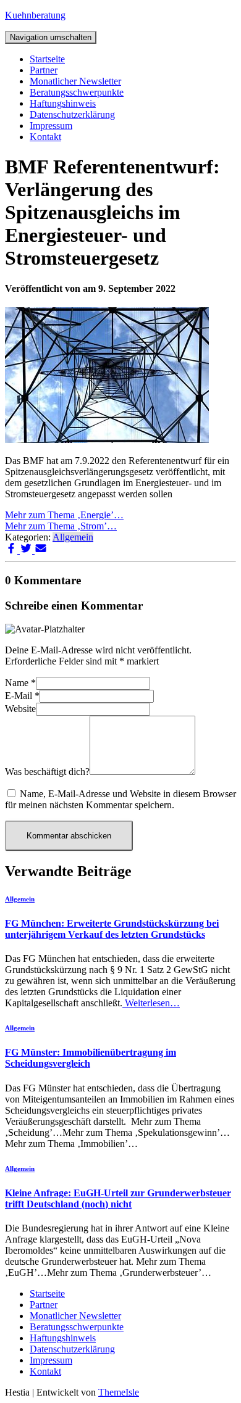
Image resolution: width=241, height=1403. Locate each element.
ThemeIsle (118, 1392)
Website (20, 708)
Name (20, 682)
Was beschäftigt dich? (47, 771)
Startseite (47, 59)
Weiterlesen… (151, 1003)
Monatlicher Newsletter (75, 81)
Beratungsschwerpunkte (77, 92)
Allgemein (73, 537)
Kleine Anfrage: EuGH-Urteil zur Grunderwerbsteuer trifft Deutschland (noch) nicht (118, 1198)
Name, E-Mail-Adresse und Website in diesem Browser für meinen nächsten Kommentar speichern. (120, 799)
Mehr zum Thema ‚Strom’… (61, 526)
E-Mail (22, 695)
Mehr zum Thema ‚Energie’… (64, 515)
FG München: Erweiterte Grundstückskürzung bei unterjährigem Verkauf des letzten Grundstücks (112, 929)
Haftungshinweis (63, 103)
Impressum (51, 125)
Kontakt (45, 136)
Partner (43, 70)
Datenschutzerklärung (72, 114)
